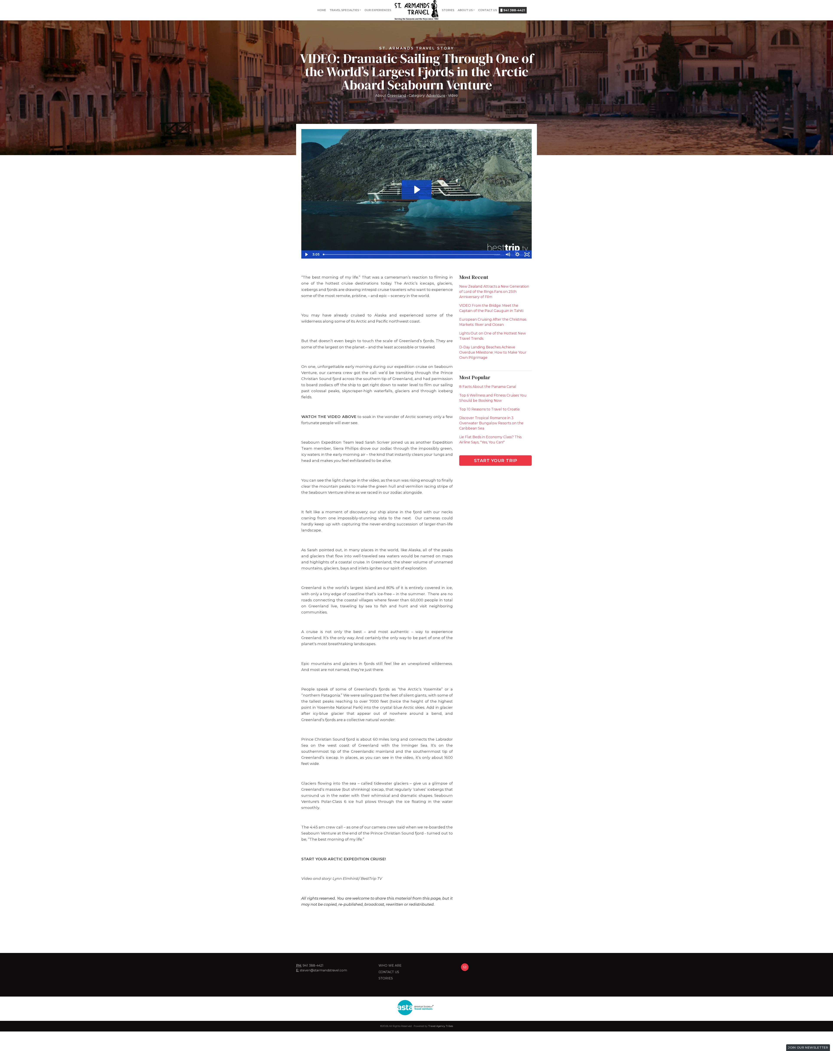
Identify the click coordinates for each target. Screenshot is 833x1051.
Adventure (435, 95)
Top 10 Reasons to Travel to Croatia (489, 409)
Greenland (396, 95)
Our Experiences (377, 10)
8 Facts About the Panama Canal (487, 387)
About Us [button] (465, 10)
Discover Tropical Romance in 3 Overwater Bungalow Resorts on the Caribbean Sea (491, 423)
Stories (448, 10)
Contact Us (487, 10)
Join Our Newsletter (808, 1047)
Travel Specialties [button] (344, 10)
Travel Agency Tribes (440, 1026)
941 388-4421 (513, 10)
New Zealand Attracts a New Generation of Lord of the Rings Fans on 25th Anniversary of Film (494, 291)
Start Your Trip (495, 460)
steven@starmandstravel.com (323, 970)
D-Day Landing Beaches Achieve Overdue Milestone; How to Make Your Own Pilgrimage (492, 352)
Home (321, 10)
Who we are (390, 965)
